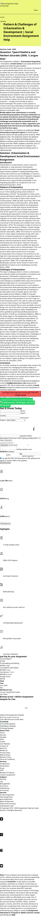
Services (3, 735)
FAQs (2, 739)
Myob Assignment (7, 801)
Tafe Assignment (6, 797)
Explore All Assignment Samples (12, 715)
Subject (3, 420)
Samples (3, 737)
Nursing (3, 779)
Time (2, 440)
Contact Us (4, 746)
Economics (4, 786)
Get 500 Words (7, 915)
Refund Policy (5, 755)
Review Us (4, 750)
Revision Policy (5, 757)
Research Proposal (7, 772)
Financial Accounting (8, 804)
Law (1, 781)
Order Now (19, 719)
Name (22, 411)
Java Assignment (6, 799)
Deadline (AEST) (26, 436)
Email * (23, 413)
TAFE (1, 770)
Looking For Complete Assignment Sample (17, 403)
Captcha (3, 451)
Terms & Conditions (7, 759)
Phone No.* (24, 418)
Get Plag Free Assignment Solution (20, 393)
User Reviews (5, 744)
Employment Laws (7, 806)
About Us (3, 748)
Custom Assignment (7, 775)
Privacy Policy (5, 753)
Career (2, 741)
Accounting (4, 790)
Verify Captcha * (28, 456)
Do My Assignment (7, 795)
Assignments (5, 764)
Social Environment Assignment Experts (19, 131)
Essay (2, 768)
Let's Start (4, 685)
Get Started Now (5, 463)
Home (2, 733)
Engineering (4, 788)
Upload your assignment (7, 443)
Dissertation (4, 766)
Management (5, 784)
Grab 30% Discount (9, 718)
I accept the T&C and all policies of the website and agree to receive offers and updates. (20, 459)
